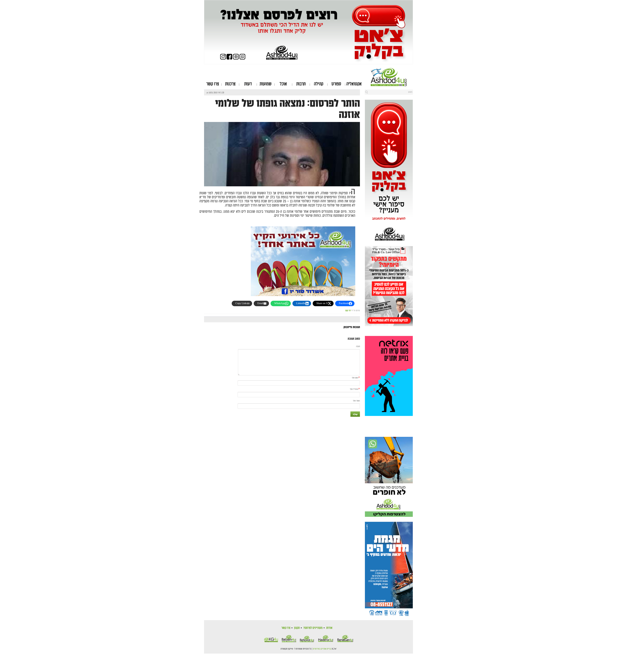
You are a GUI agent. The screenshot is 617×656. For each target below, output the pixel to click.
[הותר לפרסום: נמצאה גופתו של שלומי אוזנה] (282, 183)
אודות (329, 628)
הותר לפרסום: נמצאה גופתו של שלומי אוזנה (287, 109)
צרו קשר (212, 84)
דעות (248, 84)
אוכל (283, 84)
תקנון (297, 628)
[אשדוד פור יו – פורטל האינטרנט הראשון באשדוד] (392, 77)
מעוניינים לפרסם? (312, 628)
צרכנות (230, 84)
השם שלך (355, 378)
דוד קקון (348, 311)
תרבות (301, 84)
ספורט (336, 84)
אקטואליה (354, 84)
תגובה (358, 346)
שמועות (266, 84)
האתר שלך (356, 401)
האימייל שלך (354, 389)
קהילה (318, 84)
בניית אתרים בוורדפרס (322, 649)
